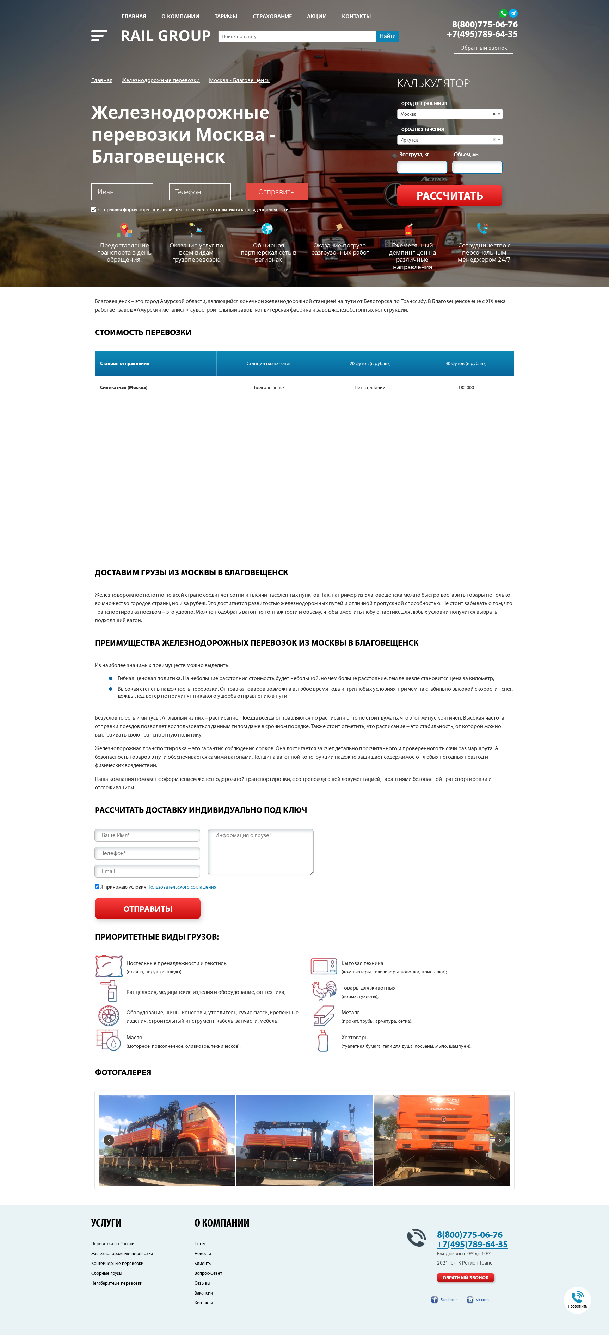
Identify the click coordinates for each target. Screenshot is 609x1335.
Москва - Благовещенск (239, 79)
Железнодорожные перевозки (161, 79)
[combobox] (450, 114)
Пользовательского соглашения (181, 887)
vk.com (482, 1300)
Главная (134, 16)
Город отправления (423, 103)
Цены (200, 1244)
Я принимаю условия (158, 887)
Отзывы (202, 1283)
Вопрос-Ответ (208, 1273)
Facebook (449, 1300)
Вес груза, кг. (414, 155)
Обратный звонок (483, 47)
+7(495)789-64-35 (482, 34)
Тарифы (226, 16)
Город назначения (421, 129)
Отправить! (277, 191)
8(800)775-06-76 (485, 25)
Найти (388, 36)
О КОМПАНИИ (180, 16)
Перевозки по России (112, 1244)
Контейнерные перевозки (117, 1263)
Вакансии (204, 1293)
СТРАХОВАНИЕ (272, 16)
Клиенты (203, 1263)
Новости (203, 1253)
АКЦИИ (317, 16)
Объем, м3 (466, 155)
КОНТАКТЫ (356, 16)
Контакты (204, 1303)
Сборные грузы (106, 1273)
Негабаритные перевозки (116, 1283)
